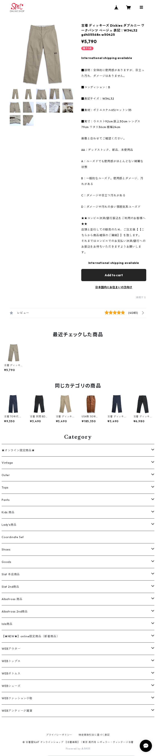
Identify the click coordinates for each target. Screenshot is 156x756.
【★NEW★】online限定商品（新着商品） (30, 636)
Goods (6, 562)
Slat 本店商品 (11, 574)
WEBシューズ (11, 686)
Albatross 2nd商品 (15, 611)
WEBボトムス (11, 673)
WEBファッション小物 (17, 698)
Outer (6, 475)
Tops (5, 487)
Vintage (7, 462)
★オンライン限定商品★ (18, 450)
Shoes (6, 549)
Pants (6, 500)
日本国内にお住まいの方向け (113, 287)
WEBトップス (11, 661)
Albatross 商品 (12, 599)
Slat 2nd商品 (10, 586)
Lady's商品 (9, 524)
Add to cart (114, 275)
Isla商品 (7, 624)
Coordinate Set (13, 537)
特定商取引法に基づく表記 (94, 734)
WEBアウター (11, 648)
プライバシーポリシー (59, 734)
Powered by (73, 748)
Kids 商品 (8, 512)
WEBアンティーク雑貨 (17, 710)
